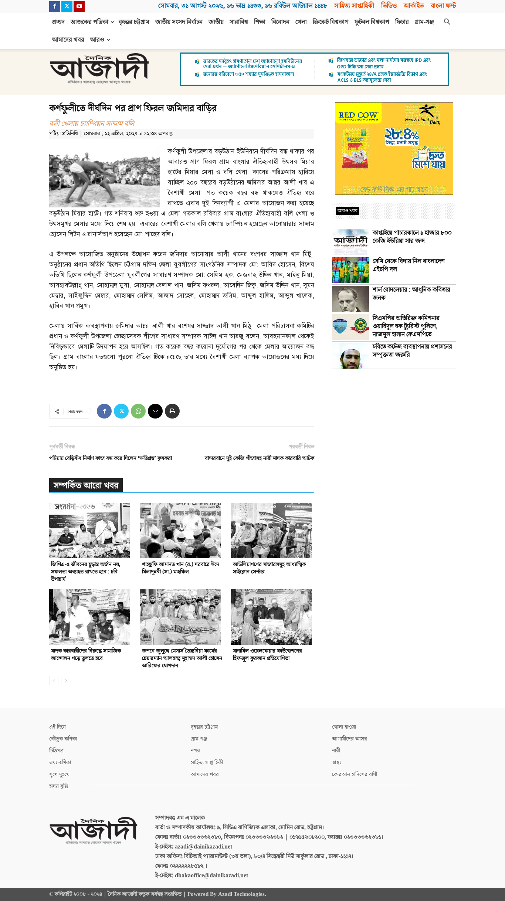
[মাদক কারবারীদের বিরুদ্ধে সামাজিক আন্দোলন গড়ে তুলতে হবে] (90, 617)
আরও (97, 39)
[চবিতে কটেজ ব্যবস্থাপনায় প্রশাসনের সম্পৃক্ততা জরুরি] (350, 356)
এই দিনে (57, 727)
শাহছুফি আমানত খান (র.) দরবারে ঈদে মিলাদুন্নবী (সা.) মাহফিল (180, 568)
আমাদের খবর (68, 39)
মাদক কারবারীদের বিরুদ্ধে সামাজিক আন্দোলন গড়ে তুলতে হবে (86, 654)
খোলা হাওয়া (344, 727)
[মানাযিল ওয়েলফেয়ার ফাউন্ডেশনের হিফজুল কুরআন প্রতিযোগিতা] (272, 617)
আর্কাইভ (414, 5)
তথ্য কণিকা (60, 762)
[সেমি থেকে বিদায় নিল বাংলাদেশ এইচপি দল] (350, 270)
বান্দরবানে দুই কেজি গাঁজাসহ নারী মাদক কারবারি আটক (259, 458)
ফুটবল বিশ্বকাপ (372, 22)
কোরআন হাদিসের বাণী (354, 774)
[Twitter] (66, 6)
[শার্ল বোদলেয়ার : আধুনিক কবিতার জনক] (350, 299)
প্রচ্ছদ (58, 22)
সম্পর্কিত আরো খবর (86, 486)
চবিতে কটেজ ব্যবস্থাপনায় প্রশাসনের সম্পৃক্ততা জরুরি (412, 350)
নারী (336, 751)
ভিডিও (389, 5)
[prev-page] (53, 680)
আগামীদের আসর (349, 739)
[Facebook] (54, 6)
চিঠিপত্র (56, 751)
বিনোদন (280, 22)
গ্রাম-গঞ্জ (424, 22)
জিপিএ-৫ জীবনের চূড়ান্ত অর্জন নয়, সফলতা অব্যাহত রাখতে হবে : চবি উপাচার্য (86, 571)
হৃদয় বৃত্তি (58, 786)
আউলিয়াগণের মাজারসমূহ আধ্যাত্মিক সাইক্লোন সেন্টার (269, 568)
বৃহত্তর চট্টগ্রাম (134, 22)
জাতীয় (216, 22)
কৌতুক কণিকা (63, 739)
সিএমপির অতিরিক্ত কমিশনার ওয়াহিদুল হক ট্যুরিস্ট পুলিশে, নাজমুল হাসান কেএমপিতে (406, 326)
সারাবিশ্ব (239, 22)
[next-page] (65, 680)
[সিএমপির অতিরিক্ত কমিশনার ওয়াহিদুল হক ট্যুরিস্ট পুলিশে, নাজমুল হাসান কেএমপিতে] (350, 327)
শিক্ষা (259, 22)
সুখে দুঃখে (59, 774)
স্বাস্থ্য (336, 762)
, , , (242, 5)
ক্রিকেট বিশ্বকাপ (331, 22)
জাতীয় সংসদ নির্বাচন (179, 22)
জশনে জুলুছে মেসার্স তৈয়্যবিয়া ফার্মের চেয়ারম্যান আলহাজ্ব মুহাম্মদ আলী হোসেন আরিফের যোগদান (182, 658)
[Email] (155, 411)
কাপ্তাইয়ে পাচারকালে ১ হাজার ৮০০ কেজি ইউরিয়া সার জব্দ (412, 236)
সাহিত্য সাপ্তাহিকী (354, 5)
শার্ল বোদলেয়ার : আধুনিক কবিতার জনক (411, 293)
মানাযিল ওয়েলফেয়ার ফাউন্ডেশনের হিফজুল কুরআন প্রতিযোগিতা (267, 654)
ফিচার (402, 22)
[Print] (172, 411)
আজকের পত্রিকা (89, 22)
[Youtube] (79, 6)
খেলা (301, 22)
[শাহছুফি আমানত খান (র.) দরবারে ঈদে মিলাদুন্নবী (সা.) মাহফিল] (181, 530)
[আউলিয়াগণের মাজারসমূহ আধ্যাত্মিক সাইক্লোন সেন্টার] (272, 530)
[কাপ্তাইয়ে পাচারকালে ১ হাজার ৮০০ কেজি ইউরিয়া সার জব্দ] (350, 242)
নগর (195, 751)
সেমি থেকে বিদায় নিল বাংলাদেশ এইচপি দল (409, 265)
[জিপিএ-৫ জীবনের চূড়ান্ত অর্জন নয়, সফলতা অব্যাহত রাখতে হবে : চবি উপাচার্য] (90, 530)
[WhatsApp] (138, 411)
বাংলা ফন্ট (443, 5)
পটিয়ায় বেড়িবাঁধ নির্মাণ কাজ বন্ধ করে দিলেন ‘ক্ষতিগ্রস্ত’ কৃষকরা (110, 458)
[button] (447, 22)
